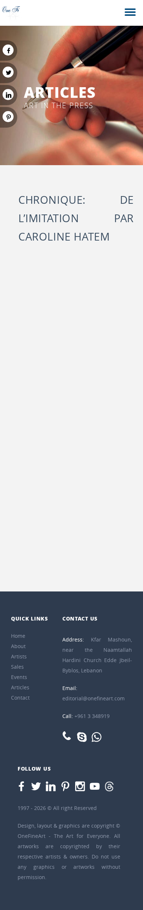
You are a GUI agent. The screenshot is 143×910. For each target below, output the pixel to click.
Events (19, 676)
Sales (17, 666)
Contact (20, 697)
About (18, 646)
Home (18, 635)
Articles (20, 687)
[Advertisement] (71, 336)
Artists (19, 656)
